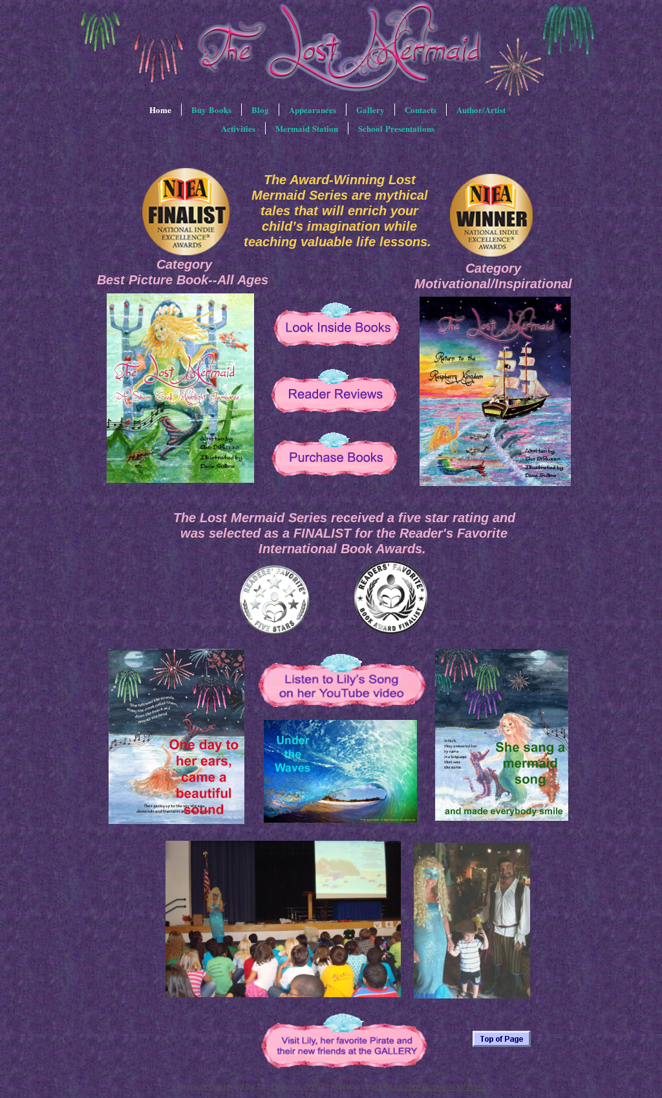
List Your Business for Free (437, 1087)
